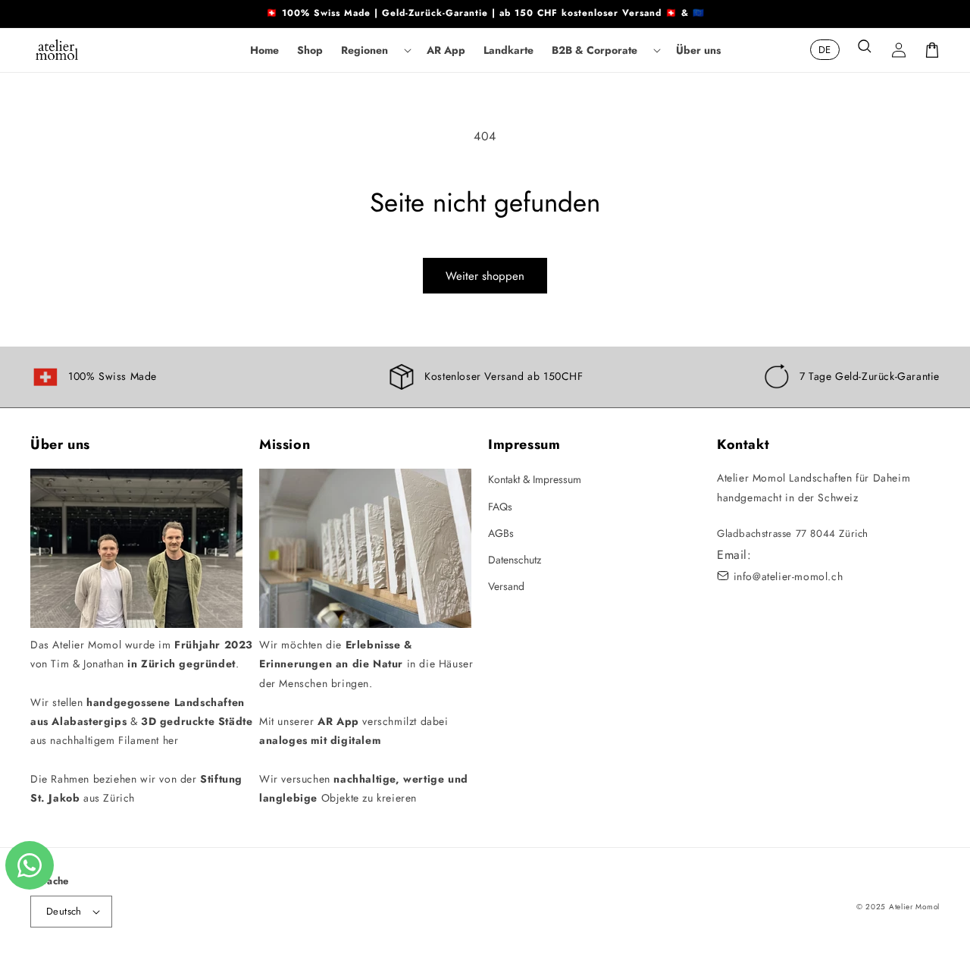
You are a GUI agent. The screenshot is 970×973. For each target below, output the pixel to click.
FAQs (500, 506)
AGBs (501, 533)
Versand (506, 586)
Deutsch (64, 911)
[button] (375, 50)
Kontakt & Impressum (534, 479)
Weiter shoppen (485, 276)
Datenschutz (514, 559)
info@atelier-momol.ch (788, 576)
